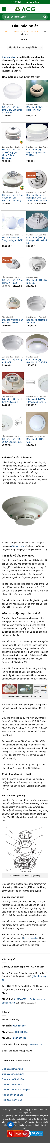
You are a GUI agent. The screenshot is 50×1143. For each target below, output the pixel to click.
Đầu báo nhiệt (9, 57)
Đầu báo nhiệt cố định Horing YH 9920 (12, 281)
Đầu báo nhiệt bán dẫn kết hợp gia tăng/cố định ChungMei (11, 154)
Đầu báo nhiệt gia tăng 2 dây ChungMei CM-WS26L (12, 110)
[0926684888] (10, 1136)
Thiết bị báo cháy (33, 32)
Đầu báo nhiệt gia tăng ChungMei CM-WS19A (35, 152)
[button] (4, 9)
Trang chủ (8, 32)
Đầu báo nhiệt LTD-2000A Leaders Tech (12, 440)
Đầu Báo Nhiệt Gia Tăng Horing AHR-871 (12, 239)
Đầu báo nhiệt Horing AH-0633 (36, 321)
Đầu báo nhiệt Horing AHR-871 (12, 361)
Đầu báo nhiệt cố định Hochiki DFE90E (12, 321)
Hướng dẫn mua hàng (12, 1095)
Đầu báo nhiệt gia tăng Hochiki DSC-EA (36, 361)
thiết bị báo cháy (31, 938)
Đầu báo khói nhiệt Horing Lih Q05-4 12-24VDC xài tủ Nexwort (36, 198)
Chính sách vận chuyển (13, 1074)
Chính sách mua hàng (12, 1069)
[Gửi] (44, 16)
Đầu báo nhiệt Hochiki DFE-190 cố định (12, 400)
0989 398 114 (21, 1032)
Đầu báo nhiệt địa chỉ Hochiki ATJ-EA (36, 108)
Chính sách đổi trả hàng (13, 1079)
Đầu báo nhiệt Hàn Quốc (35, 440)
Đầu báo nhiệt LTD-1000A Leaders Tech (36, 400)
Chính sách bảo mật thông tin (16, 1089)
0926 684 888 (19, 1026)
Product (19, 32)
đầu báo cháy (17, 546)
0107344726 (20, 999)
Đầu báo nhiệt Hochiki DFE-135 (36, 281)
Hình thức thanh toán (12, 1100)
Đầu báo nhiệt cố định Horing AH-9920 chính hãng (36, 240)
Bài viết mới (34, 2)
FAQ (26, 2)
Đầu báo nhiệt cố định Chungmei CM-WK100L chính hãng (12, 198)
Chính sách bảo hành (12, 1084)
